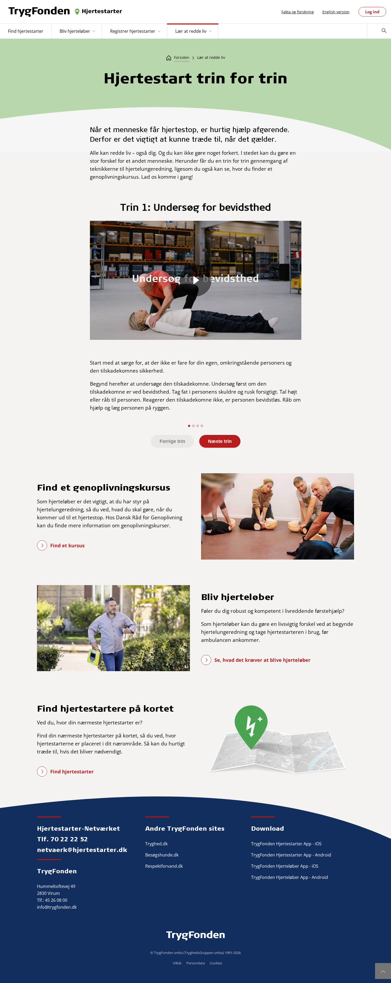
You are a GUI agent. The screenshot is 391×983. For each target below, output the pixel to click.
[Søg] (384, 31)
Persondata (195, 963)
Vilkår (177, 963)
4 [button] (202, 426)
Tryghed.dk (156, 844)
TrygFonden (57, 870)
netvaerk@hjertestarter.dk (82, 849)
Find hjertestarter (72, 771)
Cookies (216, 963)
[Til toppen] (383, 971)
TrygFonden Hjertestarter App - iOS (286, 844)
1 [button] (189, 426)
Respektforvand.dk (164, 866)
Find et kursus (67, 545)
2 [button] (193, 426)
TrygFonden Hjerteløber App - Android (289, 877)
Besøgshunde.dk (161, 855)
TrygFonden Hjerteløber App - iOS (284, 866)
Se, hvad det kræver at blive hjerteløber (262, 660)
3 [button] (198, 426)
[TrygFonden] (65, 11)
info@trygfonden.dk (57, 907)
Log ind (372, 11)
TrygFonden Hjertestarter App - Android (291, 855)
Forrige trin (172, 441)
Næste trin (220, 441)
